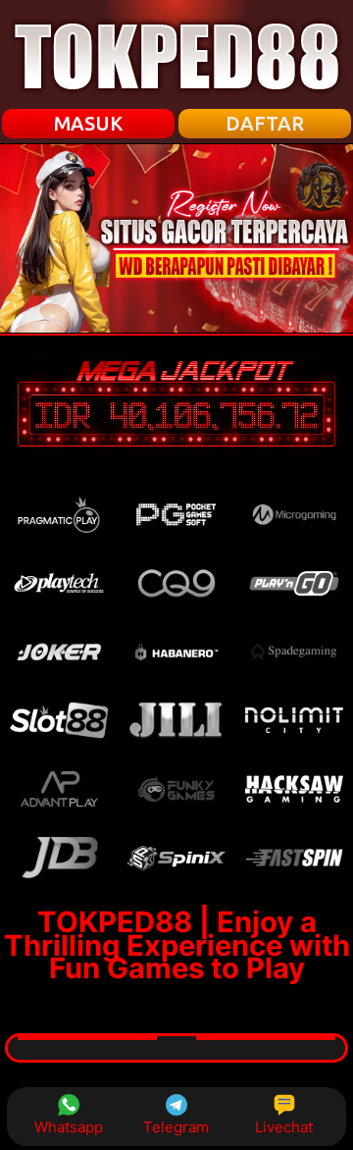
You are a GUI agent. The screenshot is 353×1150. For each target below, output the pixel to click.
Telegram (176, 1127)
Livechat (284, 1127)
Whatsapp (68, 1127)
